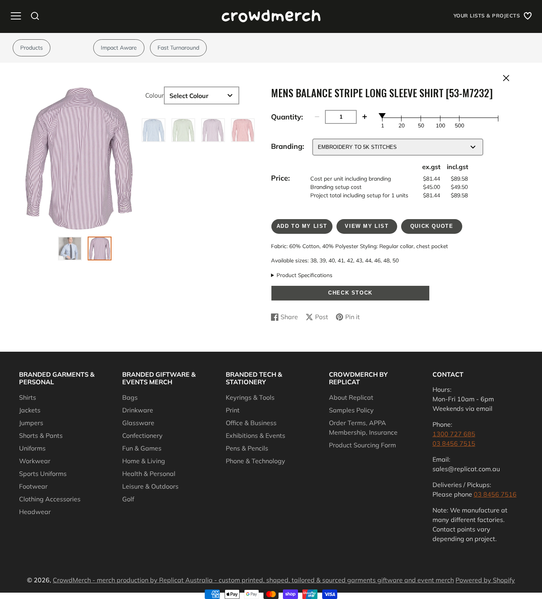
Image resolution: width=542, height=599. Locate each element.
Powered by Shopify (485, 580)
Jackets (29, 410)
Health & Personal (148, 474)
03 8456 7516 (495, 494)
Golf (128, 499)
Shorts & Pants (41, 435)
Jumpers (31, 423)
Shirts (27, 397)
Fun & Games (141, 448)
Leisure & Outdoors (150, 486)
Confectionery (142, 435)
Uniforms (32, 448)
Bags (130, 397)
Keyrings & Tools (250, 397)
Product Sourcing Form (362, 445)
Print (233, 410)
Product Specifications (305, 275)
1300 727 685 (453, 434)
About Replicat (351, 397)
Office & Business (251, 423)
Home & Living (143, 461)
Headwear (35, 512)
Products (31, 47)
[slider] (382, 115)
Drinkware (137, 410)
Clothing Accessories (50, 499)
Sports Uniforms (43, 474)
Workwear (34, 461)
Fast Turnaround (178, 47)
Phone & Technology (255, 461)
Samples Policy (351, 410)
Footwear (33, 486)
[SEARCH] (35, 16)
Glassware (138, 423)
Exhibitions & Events (255, 435)
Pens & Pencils (247, 448)
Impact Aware (119, 47)
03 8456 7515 (453, 443)
